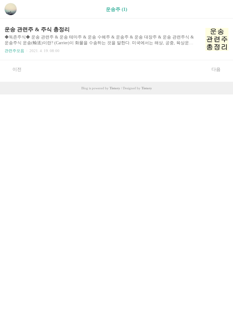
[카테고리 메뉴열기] (222, 9)
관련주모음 (14, 50)
